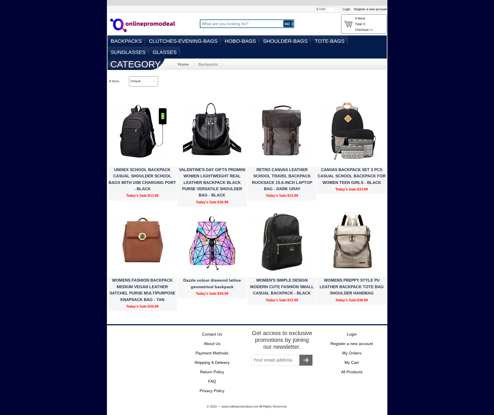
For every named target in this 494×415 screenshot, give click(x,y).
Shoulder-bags (285, 41)
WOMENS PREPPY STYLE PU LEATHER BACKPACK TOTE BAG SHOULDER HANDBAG (352, 286)
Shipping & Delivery (212, 362)
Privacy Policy (212, 390)
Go (287, 24)
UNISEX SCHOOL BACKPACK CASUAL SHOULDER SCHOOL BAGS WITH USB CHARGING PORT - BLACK (142, 179)
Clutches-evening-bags (183, 41)
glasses (165, 52)
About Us (212, 343)
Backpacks (126, 41)
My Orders (351, 353)
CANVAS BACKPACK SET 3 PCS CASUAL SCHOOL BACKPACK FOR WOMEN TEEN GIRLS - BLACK (352, 176)
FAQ (212, 381)
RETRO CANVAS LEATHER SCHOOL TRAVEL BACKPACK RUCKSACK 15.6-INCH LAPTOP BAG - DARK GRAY (282, 179)
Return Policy (212, 372)
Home (183, 64)
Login (346, 9)
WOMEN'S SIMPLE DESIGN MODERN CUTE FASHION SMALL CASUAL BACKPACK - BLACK (282, 286)
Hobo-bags (240, 41)
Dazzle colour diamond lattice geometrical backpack (212, 283)
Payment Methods (212, 353)
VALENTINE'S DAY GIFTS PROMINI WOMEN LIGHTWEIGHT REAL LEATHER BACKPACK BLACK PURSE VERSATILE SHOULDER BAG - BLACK (212, 182)
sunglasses (128, 52)
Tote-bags (329, 41)
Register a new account (370, 9)
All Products (351, 372)
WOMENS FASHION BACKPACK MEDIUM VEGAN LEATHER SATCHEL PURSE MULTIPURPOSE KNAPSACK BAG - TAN (142, 290)
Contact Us (212, 334)
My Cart (351, 362)
